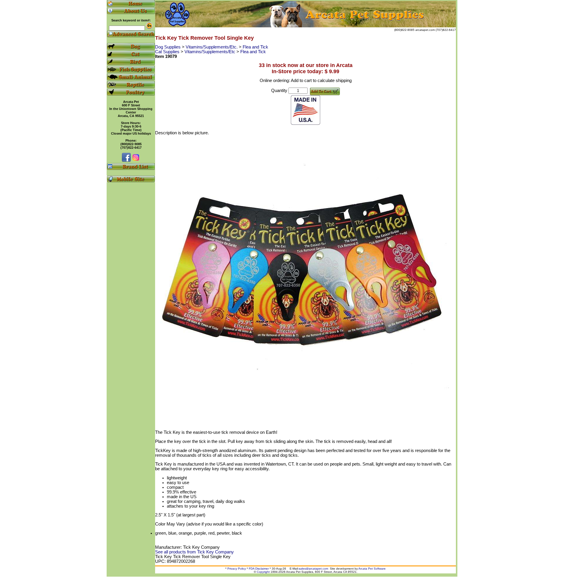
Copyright (263, 571)
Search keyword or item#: (131, 20)
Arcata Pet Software (372, 568)
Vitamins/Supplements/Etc (210, 51)
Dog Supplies (168, 47)
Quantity (279, 90)
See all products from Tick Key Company (194, 552)
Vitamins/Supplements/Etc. (212, 47)
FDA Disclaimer (259, 568)
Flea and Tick (255, 47)
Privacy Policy (236, 568)
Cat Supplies (168, 51)
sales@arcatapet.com (313, 568)
